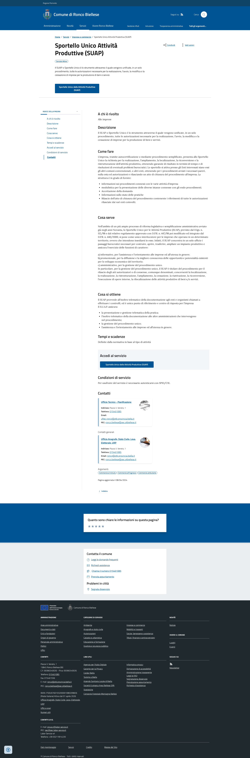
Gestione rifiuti (133, 26)
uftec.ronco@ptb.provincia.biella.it (117, 419)
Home (57, 37)
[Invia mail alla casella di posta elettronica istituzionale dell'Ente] (59, 682)
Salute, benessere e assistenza (140, 633)
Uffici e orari (46, 708)
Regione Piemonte (50, 3)
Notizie (173, 625)
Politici (43, 646)
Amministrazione (52, 26)
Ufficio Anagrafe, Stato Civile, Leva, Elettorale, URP (118, 441)
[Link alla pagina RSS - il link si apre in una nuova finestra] (181, 14)
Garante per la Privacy (93, 668)
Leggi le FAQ (132, 675)
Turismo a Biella (90, 677)
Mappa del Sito (110, 747)
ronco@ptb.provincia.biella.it (121, 456)
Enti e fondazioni (48, 633)
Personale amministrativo (52, 641)
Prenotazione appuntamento (139, 682)
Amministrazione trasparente (139, 672)
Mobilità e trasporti (135, 629)
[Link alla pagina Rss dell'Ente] (171, 664)
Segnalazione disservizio (137, 678)
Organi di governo (48, 637)
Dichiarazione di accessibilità (139, 668)
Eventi (172, 646)
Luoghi (172, 642)
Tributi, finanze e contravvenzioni (141, 637)
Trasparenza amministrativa (171, 26)
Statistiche (88, 689)
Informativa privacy (135, 664)
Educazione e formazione (94, 641)
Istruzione (149, 26)
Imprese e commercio (81, 37)
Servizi (83, 26)
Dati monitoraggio (48, 747)
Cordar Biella (89, 672)
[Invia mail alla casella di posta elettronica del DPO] (57, 727)
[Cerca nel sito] (203, 14)
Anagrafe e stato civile (93, 629)
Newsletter (174, 667)
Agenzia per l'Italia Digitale (95, 664)
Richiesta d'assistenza (136, 685)
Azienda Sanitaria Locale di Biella (98, 681)
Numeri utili (46, 712)
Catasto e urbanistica (93, 637)
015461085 (115, 411)
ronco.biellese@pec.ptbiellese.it (121, 422)
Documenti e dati (48, 629)
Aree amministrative (49, 625)
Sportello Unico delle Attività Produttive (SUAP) (77, 88)
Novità (70, 26)
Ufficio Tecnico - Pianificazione (116, 402)
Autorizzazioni (90, 633)
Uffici (43, 650)
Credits (89, 747)
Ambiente (88, 625)
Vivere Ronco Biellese (102, 26)
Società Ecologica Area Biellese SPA (99, 685)
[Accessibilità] (8, 750)
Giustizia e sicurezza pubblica (96, 646)
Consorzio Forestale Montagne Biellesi (100, 693)
